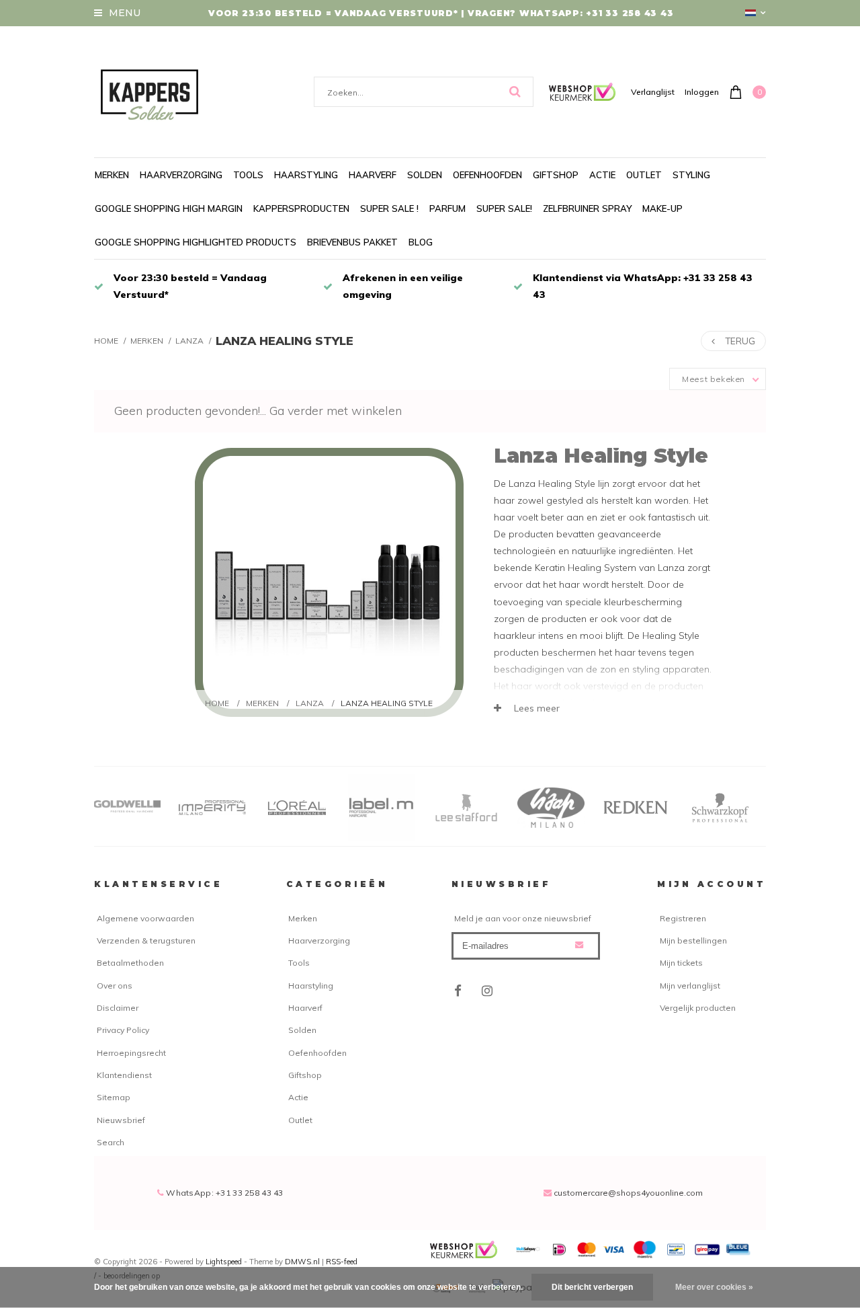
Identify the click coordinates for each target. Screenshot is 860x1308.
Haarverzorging (181, 174)
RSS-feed (341, 1261)
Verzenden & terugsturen (146, 940)
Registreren (683, 918)
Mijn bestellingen (693, 940)
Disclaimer (117, 1008)
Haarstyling (306, 174)
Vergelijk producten (698, 1008)
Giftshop (555, 174)
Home (106, 341)
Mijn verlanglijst (690, 985)
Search (110, 1142)
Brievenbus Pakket (352, 242)
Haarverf (372, 174)
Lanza (189, 341)
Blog (420, 242)
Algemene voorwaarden (145, 918)
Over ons (114, 985)
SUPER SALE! (504, 208)
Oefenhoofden (487, 174)
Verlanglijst (653, 92)
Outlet (644, 174)
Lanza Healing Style (284, 341)
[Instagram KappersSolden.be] (487, 991)
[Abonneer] (579, 945)
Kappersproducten (301, 208)
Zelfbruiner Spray (587, 208)
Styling (691, 174)
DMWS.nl (303, 1261)
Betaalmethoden (130, 963)
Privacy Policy (123, 1030)
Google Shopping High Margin (169, 208)
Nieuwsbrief (121, 1120)
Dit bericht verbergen (592, 1287)
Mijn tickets (681, 963)
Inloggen (702, 92)
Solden (424, 174)
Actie (602, 174)
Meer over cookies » (714, 1287)
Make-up (662, 208)
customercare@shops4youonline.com (628, 1193)
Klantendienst (124, 1075)
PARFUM (447, 208)
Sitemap (113, 1097)
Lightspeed (224, 1261)
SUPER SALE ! (389, 208)
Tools (248, 174)
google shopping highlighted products (195, 242)
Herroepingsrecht (131, 1053)
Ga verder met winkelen (335, 410)
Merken (112, 174)
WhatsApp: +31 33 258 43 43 (224, 1193)
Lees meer (535, 708)
